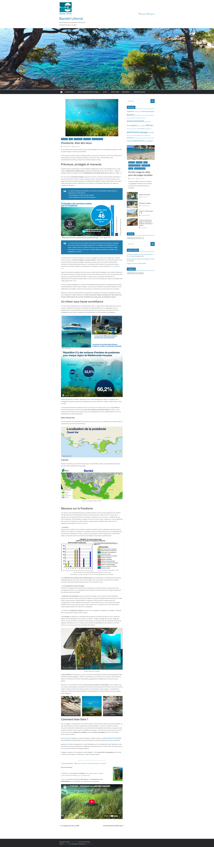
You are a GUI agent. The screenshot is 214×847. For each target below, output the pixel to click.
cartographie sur (107, 517)
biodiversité (64, 139)
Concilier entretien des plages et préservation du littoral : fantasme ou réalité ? (146, 222)
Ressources (125, 92)
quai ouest (140, 138)
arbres (143, 111)
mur (142, 128)
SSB (153, 138)
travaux (129, 141)
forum (129, 125)
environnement (135, 121)
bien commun (143, 115)
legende (143, 125)
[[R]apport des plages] (132, 204)
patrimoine (133, 132)
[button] (74, 92)
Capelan (151, 115)
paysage (144, 132)
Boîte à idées (115, 92)
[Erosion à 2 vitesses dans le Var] (132, 213)
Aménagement (138, 111)
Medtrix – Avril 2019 (115, 255)
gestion (134, 125)
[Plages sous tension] (132, 196)
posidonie (130, 138)
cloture (128, 117)
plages (149, 132)
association (150, 111)
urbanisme (137, 140)
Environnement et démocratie (112, 826)
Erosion (131, 168)
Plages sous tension (144, 194)
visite (146, 141)
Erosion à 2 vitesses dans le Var (146, 212)
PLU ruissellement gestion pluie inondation (138, 135)
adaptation (130, 111)
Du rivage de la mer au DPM (70, 826)
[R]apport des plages (145, 203)
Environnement (78, 139)
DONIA (88, 399)
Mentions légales (139, 92)
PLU (152, 132)
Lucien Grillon (133, 128)
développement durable (134, 165)
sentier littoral (149, 138)
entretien (144, 117)
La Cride (140, 125)
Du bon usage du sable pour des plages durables (140, 173)
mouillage (139, 128)
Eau (140, 117)
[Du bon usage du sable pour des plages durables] (141, 152)
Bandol (130, 114)
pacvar (149, 128)
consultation (133, 117)
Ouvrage (146, 128)
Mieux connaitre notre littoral (88, 92)
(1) (121, 173)
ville (143, 141)
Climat (70, 139)
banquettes (136, 115)
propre (135, 138)
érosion (150, 141)
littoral (149, 125)
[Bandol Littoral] (107, 29)
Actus (105, 92)
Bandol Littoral (71, 18)
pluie (128, 135)
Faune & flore (87, 139)
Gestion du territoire (97, 139)
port (149, 135)
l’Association (69, 92)
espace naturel (147, 121)
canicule (147, 115)
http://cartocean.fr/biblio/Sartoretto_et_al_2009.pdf (92, 763)
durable (137, 117)
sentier (144, 138)
